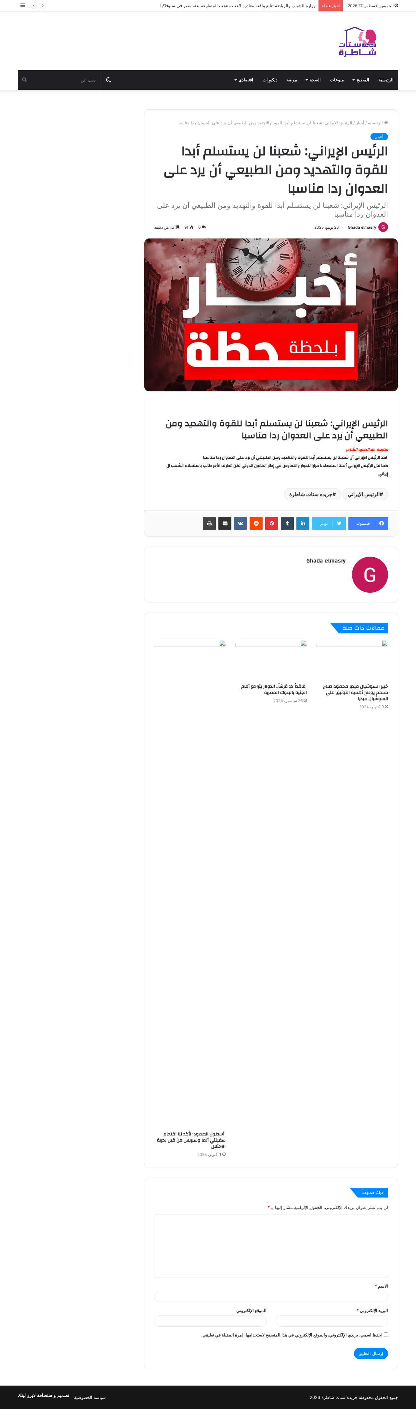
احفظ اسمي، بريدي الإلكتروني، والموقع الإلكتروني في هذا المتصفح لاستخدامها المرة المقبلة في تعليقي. (292, 1334)
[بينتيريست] (271, 523)
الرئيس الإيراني (364, 494)
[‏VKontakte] (240, 523)
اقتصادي (246, 79)
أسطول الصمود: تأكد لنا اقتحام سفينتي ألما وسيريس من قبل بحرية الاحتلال (191, 1140)
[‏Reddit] (256, 523)
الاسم (381, 1286)
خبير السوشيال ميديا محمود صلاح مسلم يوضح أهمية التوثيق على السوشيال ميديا (355, 692)
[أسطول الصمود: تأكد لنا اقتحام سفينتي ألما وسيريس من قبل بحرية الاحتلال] (190, 884)
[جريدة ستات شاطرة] (357, 41)
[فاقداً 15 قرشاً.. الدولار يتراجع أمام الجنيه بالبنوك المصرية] (271, 660)
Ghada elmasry (362, 227)
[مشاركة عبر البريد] (224, 523)
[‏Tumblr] (287, 523)
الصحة (315, 79)
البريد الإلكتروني (372, 1310)
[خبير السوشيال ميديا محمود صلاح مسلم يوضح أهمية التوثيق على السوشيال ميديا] (352, 660)
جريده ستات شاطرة (310, 494)
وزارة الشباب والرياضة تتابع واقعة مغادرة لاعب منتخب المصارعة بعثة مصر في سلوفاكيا (237, 5)
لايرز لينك (27, 1395)
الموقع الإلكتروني (251, 1310)
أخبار (360, 122)
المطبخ (363, 79)
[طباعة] (209, 523)
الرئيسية (386, 79)
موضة (292, 79)
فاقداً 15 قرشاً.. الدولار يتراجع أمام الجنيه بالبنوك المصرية (274, 689)
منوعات (337, 79)
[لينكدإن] (302, 523)
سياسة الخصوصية (90, 1397)
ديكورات (270, 79)
